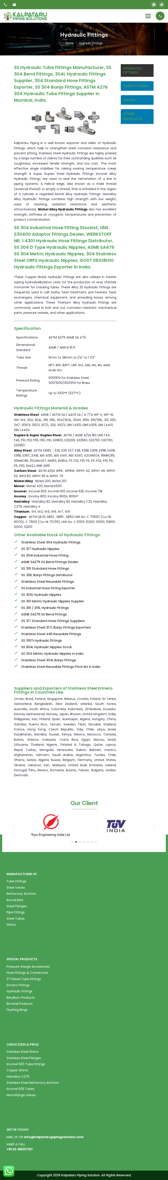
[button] (72, 842)
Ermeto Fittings (18, 985)
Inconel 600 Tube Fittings (26, 1064)
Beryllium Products (21, 997)
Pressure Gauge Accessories (28, 966)
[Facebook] (154, 4)
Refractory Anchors (21, 893)
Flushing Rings (17, 1010)
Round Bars (15, 900)
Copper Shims (17, 1070)
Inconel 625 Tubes (20, 1089)
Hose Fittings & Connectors (27, 972)
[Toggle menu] (148, 16)
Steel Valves (16, 887)
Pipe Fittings (16, 912)
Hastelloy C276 (18, 1076)
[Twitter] (161, 4)
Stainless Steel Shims (22, 1051)
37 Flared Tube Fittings (24, 979)
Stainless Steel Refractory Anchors (33, 1082)
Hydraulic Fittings (19, 991)
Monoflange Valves (21, 1095)
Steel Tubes (15, 918)
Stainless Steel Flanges (24, 1058)
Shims (11, 924)
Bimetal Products (20, 1003)
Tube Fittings (16, 881)
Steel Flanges (17, 906)
